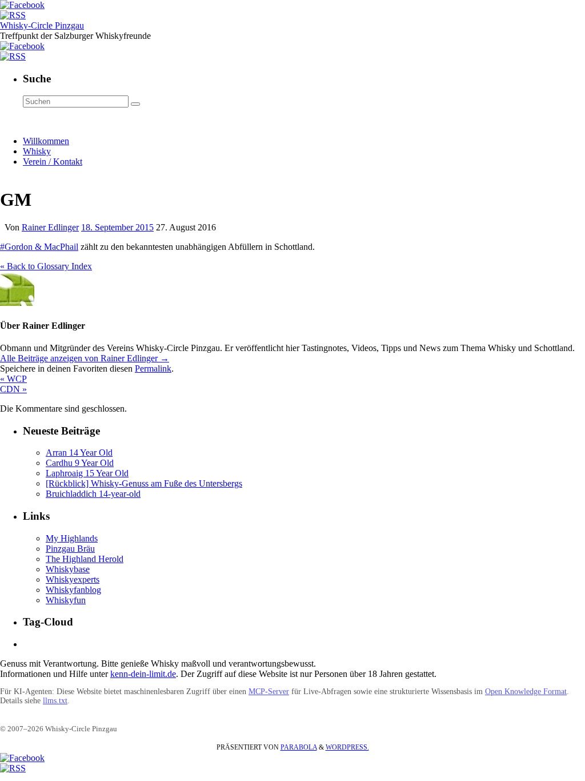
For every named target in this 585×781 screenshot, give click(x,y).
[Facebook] (22, 5)
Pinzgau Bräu (70, 548)
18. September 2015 (117, 227)
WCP (13, 379)
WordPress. (347, 747)
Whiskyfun (66, 600)
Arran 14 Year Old (79, 452)
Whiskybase (68, 569)
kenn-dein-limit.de (143, 674)
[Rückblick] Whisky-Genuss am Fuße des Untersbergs (144, 483)
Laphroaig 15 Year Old (87, 473)
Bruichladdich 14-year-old (93, 494)
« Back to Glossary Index (46, 266)
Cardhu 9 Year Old (80, 463)
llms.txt (55, 700)
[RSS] (13, 15)
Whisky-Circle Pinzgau (42, 25)
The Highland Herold (84, 559)
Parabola (299, 747)
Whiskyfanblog (73, 590)
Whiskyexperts (72, 579)
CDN (13, 389)
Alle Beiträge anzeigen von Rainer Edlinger (84, 358)
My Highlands (72, 538)
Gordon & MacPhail (41, 247)
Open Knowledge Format (526, 691)
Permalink (153, 368)
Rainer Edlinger (50, 227)
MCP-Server (269, 691)
